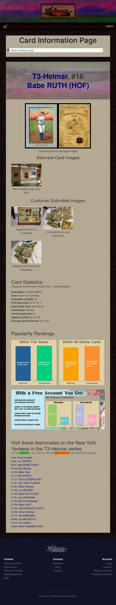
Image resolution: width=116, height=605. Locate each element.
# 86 (13, 461)
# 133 (14, 490)
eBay (58, 567)
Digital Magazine (13, 574)
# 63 (13, 457)
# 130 (14, 486)
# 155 (14, 501)
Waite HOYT (25, 504)
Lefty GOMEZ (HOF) (28, 464)
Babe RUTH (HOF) (58, 85)
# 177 (14, 515)
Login (109, 563)
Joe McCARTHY (27, 519)
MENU (110, 26)
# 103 (14, 468)
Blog (6, 578)
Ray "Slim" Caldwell (29, 483)
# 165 (14, 512)
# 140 (14, 493)
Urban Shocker (26, 512)
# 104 (14, 472)
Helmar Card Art (12, 563)
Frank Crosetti (24, 457)
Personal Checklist (102, 574)
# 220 (14, 526)
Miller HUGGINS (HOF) (31, 526)
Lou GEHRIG (24, 461)
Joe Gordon (24, 522)
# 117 (14, 479)
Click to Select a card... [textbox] (23, 50)
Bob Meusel (24, 468)
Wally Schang (25, 486)
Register (107, 567)
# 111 (14, 475)
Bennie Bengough (28, 501)
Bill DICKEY (25, 475)
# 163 (14, 508)
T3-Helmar (50, 76)
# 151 (14, 497)
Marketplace (10, 567)
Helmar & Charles (13, 570)
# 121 (14, 483)
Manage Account (103, 570)
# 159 (14, 504)
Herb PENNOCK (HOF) (31, 508)
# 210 (14, 522)
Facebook (58, 563)
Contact (58, 570)
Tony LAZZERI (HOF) (30, 479)
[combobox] (56, 50)
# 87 (13, 464)
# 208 (14, 519)
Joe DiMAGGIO (26, 497)
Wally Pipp (24, 472)
